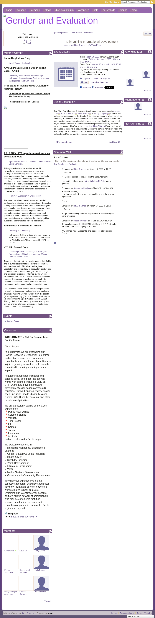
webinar (94, 64)
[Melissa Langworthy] (138, 69)
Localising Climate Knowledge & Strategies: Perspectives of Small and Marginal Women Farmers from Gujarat (28, 254)
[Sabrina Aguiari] (130, 109)
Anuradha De (40, 592)
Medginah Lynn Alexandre (10, 593)
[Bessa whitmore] (130, 133)
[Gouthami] (26, 542)
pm (91, 67)
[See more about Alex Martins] (90, 114)
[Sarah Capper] (130, 61)
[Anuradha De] (41, 583)
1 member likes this (99, 82)
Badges (113, 613)
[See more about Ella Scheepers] (76, 114)
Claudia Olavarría (23, 593)
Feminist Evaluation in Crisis (22, 196)
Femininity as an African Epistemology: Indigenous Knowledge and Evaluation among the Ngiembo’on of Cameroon (29, 78)
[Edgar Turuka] (130, 69)
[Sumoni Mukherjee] (146, 69)
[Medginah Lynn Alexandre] (11, 583)
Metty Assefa (40, 551)
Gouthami (24, 551)
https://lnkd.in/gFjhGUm (94, 126)
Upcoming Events (61, 33)
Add (149, 34)
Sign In (116, 2)
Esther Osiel (9, 551)
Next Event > (114, 142)
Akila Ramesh (40, 570)
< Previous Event (63, 142)
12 (88, 67)
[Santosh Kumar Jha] (138, 109)
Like (85, 82)
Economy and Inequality (19, 230)
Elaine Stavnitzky (8, 571)
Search (152, 2)
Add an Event (13, 321)
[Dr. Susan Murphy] (146, 61)
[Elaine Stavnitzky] (11, 562)
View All (48, 601)
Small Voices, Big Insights (20, 63)
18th (101, 64)
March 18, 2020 (92, 57)
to (85, 67)
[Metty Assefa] (41, 542)
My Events (89, 33)
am (81, 67)
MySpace (87, 87)
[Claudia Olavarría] (26, 583)
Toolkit (38, 196)
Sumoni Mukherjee (81, 188)
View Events (96, 45)
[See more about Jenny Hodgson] (108, 114)
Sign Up (108, 2)
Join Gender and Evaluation (66, 164)
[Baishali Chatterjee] (130, 85)
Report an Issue (127, 613)
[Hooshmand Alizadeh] (26, 562)
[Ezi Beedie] (138, 61)
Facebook (99, 87)
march (106, 64)
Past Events (76, 33)
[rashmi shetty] (146, 77)
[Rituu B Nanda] (58, 48)
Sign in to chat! (134, 616)
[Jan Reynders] (130, 77)
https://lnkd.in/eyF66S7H (24, 516)
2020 (112, 64)
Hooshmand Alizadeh (25, 571)
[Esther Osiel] (11, 542)
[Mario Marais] (138, 77)
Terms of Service (144, 613)
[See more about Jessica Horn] (59, 114)
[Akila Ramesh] (41, 562)
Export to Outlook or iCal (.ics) (96, 78)
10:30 (118, 64)
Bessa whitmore (80, 221)
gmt (95, 67)
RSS (55, 243)
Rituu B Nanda (79, 45)
